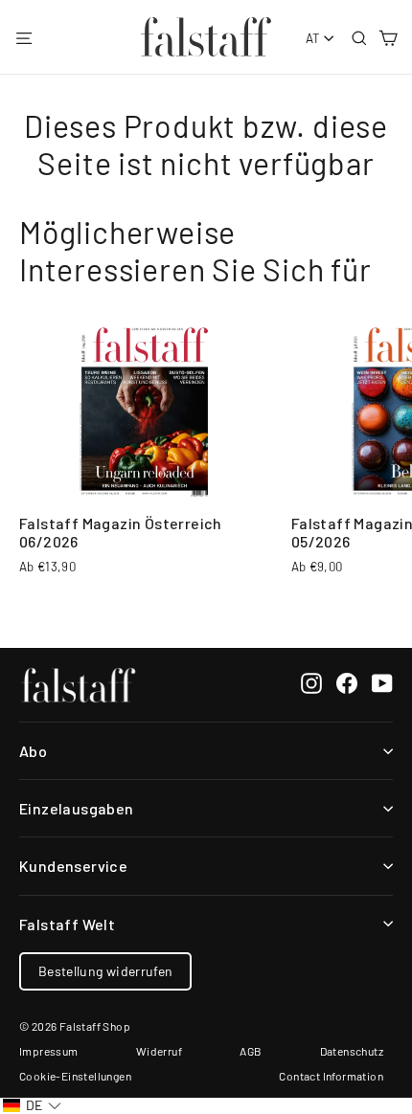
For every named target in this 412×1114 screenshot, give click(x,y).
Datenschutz (351, 1051)
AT (313, 38)
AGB (251, 1051)
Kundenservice (73, 866)
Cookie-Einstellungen (75, 1075)
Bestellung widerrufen (105, 971)
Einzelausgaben (76, 808)
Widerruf (159, 1051)
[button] (32, 1106)
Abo (33, 751)
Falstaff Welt (67, 924)
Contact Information (331, 1075)
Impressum (49, 1051)
